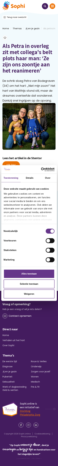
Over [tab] (47, 178)
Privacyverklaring (29, 436)
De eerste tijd (9, 361)
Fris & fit (35, 386)
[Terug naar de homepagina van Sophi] (13, 5)
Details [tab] (29, 178)
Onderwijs (36, 366)
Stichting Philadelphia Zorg (30, 412)
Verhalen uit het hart (13, 340)
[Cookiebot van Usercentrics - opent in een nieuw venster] (41, 169)
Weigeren (29, 294)
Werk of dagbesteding (14, 386)
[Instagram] (29, 425)
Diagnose (7, 366)
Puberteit (7, 376)
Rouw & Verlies (39, 361)
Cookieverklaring (42, 433)
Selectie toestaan (29, 284)
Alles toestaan (29, 273)
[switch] (50, 240)
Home (5, 335)
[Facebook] (22, 425)
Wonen (35, 376)
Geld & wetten (10, 390)
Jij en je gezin (32, 28)
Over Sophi (8, 345)
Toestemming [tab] (11, 178)
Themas (17, 28)
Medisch (35, 381)
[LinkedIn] (36, 425)
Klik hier (11, 165)
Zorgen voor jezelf (40, 371)
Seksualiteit (8, 381)
